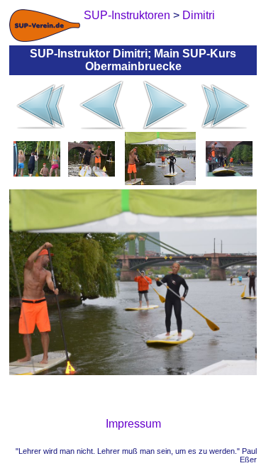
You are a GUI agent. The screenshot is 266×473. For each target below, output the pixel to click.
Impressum (133, 424)
